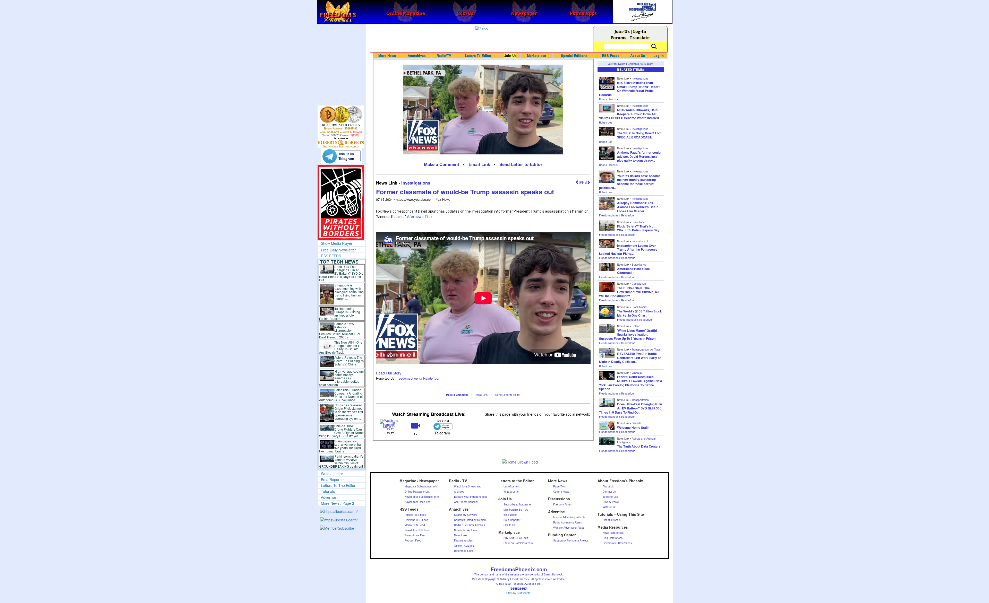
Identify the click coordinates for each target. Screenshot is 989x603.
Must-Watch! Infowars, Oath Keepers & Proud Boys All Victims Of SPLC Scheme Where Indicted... (630, 114)
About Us (637, 55)
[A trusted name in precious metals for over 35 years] (341, 142)
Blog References (613, 538)
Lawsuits (637, 372)
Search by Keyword (465, 515)
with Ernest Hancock (466, 502)
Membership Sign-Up (516, 509)
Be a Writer (510, 515)
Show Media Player (336, 243)
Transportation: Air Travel (646, 349)
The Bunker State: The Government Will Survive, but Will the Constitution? (629, 292)
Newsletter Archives (465, 530)
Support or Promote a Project (570, 540)
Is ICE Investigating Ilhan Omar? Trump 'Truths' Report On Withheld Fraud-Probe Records (629, 88)
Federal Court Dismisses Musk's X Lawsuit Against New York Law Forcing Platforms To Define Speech (630, 382)
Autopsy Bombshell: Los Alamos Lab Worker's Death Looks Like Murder (637, 206)
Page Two (559, 486)
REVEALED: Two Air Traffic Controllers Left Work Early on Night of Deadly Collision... (630, 357)
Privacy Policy (611, 502)
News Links (460, 535)
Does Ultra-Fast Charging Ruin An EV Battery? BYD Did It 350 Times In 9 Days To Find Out (341, 273)
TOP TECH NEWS (339, 261)
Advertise (328, 497)
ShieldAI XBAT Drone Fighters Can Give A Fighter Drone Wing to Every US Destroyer (341, 431)
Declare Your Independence (471, 497)
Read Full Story (388, 372)
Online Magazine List (417, 491)
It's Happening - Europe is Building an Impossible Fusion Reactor (339, 313)
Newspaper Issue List (417, 502)
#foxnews (415, 217)
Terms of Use (610, 497)
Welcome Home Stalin (633, 427)
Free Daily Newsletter (338, 249)
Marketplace (536, 55)
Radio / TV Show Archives (469, 525)
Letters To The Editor (338, 485)
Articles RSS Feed (415, 515)
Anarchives (416, 55)
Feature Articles (463, 540)
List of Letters (512, 486)
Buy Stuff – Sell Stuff (516, 538)
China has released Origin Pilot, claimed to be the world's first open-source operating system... (349, 412)
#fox (428, 217)
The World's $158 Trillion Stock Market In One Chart (639, 313)
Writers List (609, 507)
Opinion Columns (464, 545)
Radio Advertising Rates (567, 522)
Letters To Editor (478, 55)
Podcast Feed (413, 540)
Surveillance (639, 222)
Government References (617, 543)
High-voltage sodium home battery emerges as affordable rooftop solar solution (341, 378)
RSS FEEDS (331, 255)
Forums (618, 37)
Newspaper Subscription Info (422, 497)
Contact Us (609, 491)
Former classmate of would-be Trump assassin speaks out (465, 191)
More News (387, 55)
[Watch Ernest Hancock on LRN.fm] (389, 424)
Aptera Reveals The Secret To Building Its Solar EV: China (349, 360)
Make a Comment (441, 164)
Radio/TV (444, 55)
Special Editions (574, 55)
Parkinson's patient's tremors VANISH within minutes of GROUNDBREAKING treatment (341, 461)
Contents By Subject (640, 64)
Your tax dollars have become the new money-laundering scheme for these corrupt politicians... (630, 181)
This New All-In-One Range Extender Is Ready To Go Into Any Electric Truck (341, 347)
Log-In (639, 31)
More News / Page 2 (337, 503)
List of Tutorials (611, 520)
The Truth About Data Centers (639, 446)
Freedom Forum (562, 504)
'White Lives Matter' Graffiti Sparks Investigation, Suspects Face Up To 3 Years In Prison (628, 334)
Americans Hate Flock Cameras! (633, 270)
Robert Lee (605, 122)
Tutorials (328, 491)
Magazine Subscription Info (421, 486)
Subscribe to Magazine (517, 504)
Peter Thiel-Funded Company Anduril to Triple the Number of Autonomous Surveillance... (341, 395)
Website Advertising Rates (568, 527)
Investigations (415, 183)
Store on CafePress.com (518, 543)
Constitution (639, 283)
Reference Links (463, 551)
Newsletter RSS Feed (417, 530)
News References (613, 533)
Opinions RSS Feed (416, 520)
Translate (640, 37)
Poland (636, 326)
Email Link (479, 164)
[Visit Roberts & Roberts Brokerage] (341, 115)
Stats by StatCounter (518, 593)
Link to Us (509, 525)
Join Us (510, 55)
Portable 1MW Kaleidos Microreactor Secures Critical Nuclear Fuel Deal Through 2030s (339, 330)
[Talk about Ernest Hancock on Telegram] (442, 426)
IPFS (583, 182)
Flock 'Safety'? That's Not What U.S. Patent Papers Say (638, 228)
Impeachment (640, 241)
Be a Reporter (332, 479)
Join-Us (622, 31)
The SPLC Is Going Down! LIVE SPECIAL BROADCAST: (639, 135)
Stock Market (639, 307)
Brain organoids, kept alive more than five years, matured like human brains (341, 446)
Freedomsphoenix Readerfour (417, 378)
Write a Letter (332, 473)
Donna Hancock (608, 99)
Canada (636, 423)
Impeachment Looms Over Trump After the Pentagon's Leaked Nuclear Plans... (628, 249)
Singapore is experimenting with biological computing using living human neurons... (349, 292)
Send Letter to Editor (520, 164)
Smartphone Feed (415, 535)
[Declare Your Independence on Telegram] (341, 156)
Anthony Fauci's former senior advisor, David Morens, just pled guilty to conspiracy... (639, 156)
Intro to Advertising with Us (569, 517)
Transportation (640, 400)
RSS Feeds (610, 55)
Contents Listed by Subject (470, 520)
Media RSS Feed (415, 525)
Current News (616, 64)
